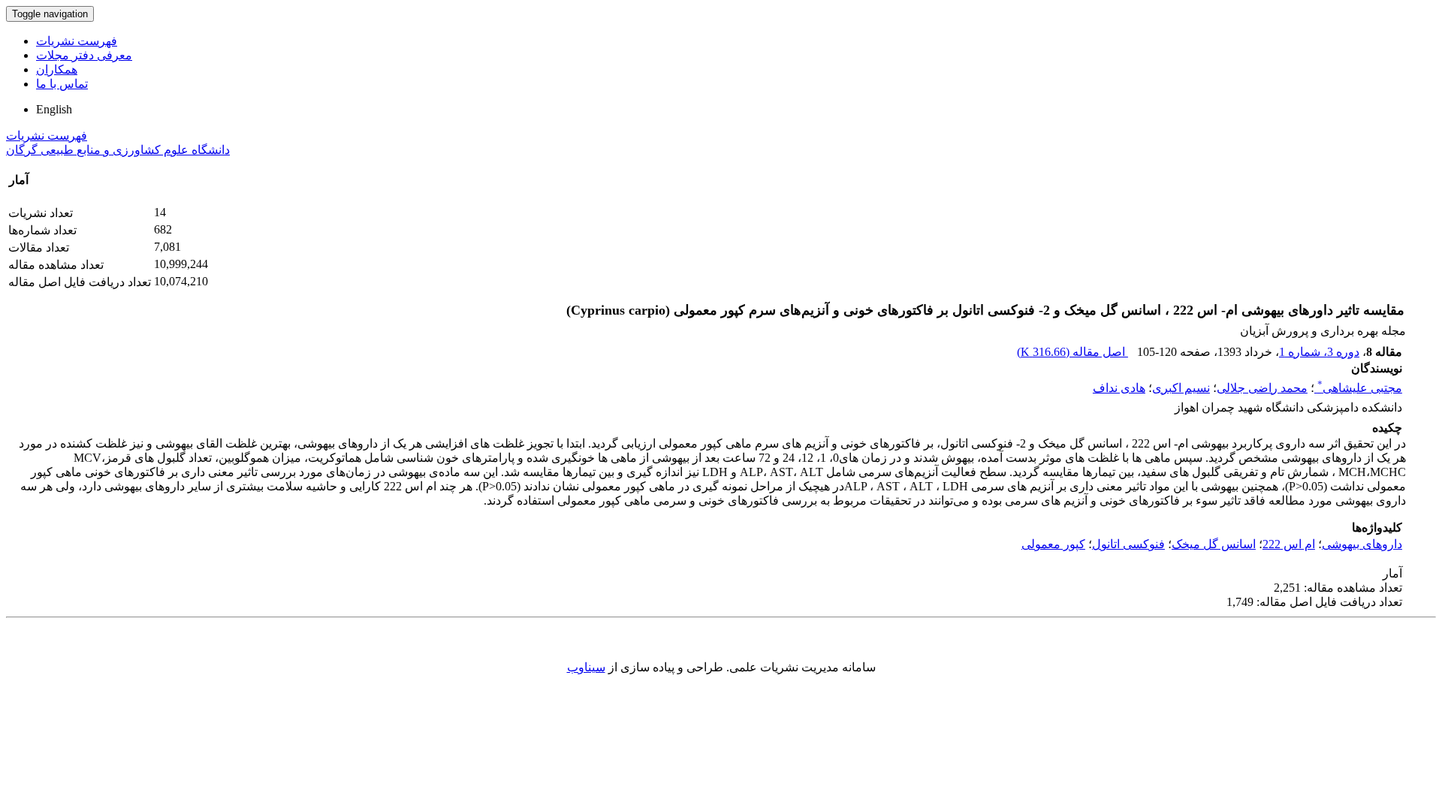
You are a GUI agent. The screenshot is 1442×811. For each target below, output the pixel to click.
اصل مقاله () (1072, 351)
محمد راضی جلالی (1262, 387)
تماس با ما (62, 83)
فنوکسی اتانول (1128, 544)
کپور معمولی (1053, 544)
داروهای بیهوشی (1362, 544)
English (54, 109)
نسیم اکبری (1181, 387)
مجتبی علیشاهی (1359, 387)
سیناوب (586, 667)
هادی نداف (1119, 387)
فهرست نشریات (76, 41)
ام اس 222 (1289, 544)
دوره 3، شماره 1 (1319, 351)
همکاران (56, 69)
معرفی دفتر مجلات (84, 55)
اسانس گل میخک (1214, 544)
